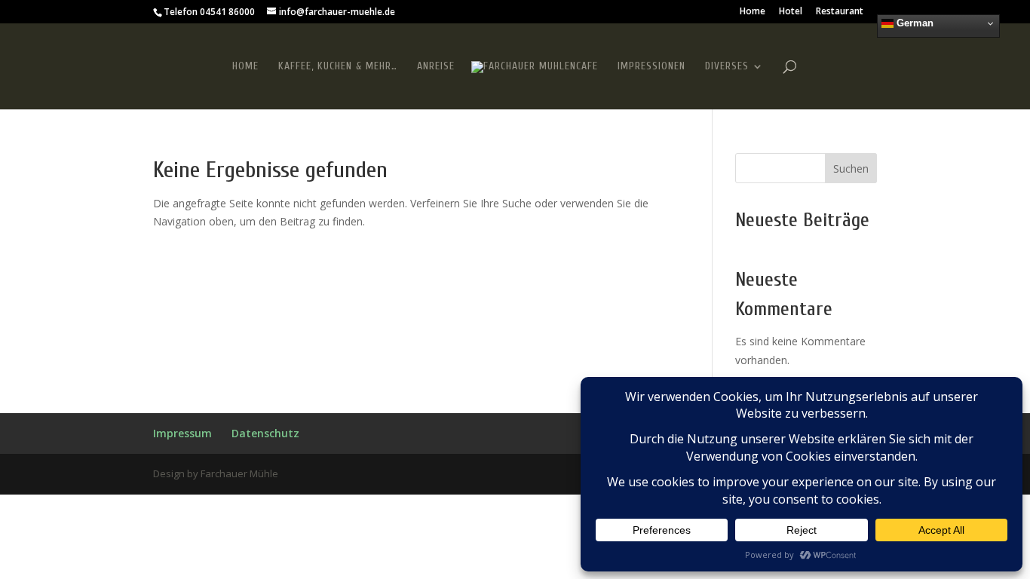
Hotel (790, 12)
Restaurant (839, 12)
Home (752, 12)
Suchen (851, 168)
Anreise (436, 66)
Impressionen (651, 66)
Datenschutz (265, 433)
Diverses (727, 66)
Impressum (182, 433)
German (913, 23)
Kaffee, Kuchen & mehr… (337, 66)
